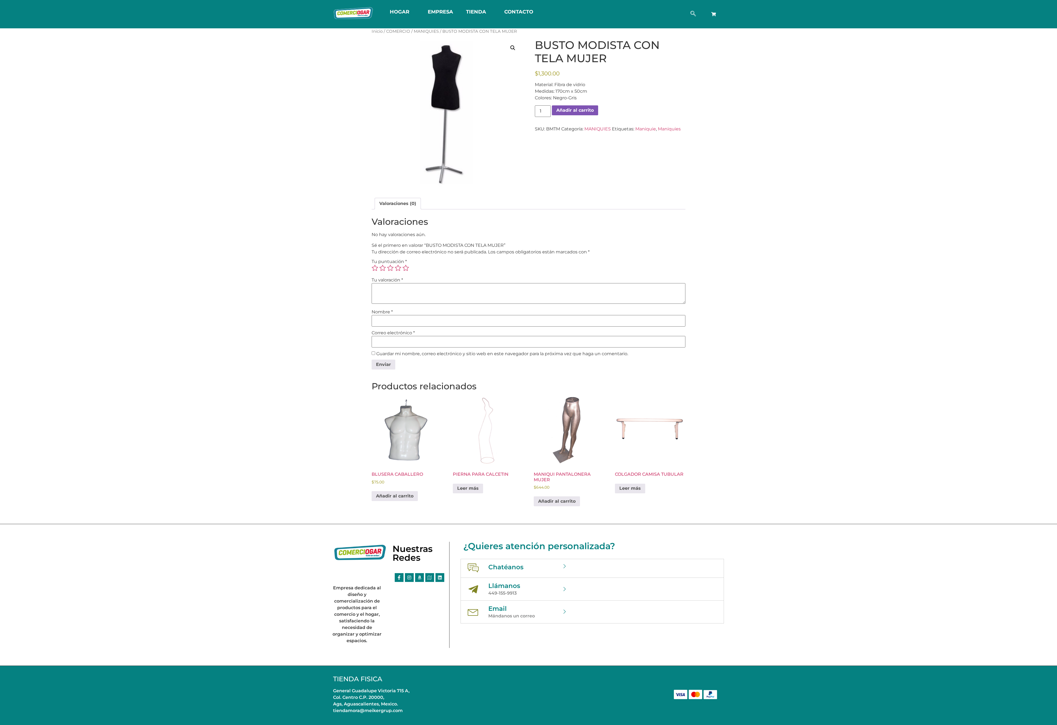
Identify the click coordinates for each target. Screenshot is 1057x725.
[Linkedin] (439, 577)
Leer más (468, 488)
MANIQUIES (426, 31)
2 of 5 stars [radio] (382, 268)
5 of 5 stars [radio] (405, 268)
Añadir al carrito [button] (394, 496)
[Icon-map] (429, 577)
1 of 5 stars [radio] (375, 268)
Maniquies (669, 129)
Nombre (382, 312)
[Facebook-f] (399, 577)
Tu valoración (387, 280)
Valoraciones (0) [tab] (397, 203)
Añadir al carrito (575, 110)
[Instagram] (409, 577)
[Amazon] (419, 577)
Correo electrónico (393, 333)
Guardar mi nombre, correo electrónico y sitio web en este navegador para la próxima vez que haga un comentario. (502, 354)
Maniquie (645, 129)
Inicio (377, 31)
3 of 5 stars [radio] (390, 268)
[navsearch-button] (693, 14)
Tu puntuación (389, 261)
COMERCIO (398, 31)
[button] (513, 48)
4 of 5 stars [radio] (398, 268)
